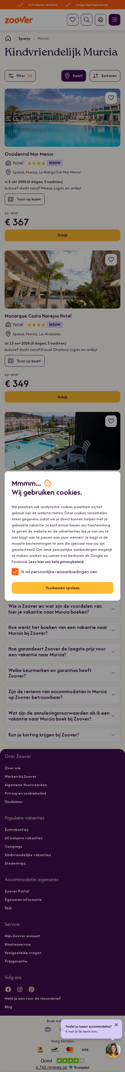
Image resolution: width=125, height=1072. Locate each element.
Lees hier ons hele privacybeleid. (56, 561)
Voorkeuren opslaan (63, 588)
